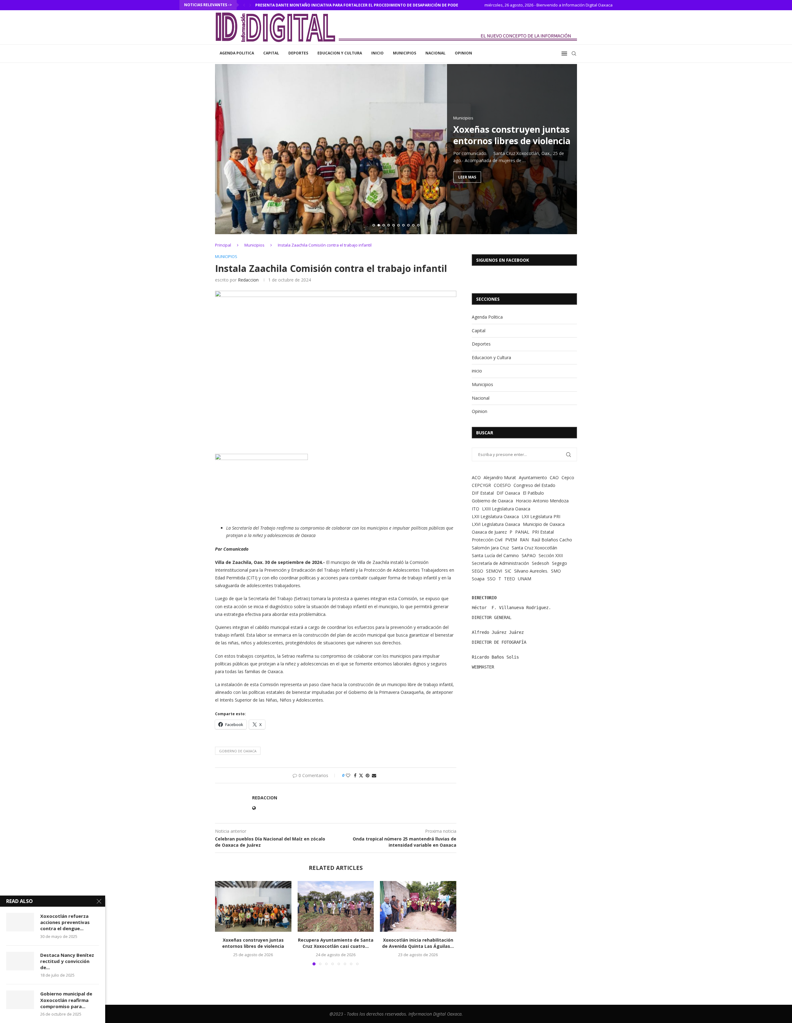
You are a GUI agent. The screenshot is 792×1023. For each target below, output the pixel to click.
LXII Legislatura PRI (541, 516)
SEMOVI (494, 571)
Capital (271, 53)
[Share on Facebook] (355, 775)
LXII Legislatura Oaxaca (495, 516)
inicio (377, 53)
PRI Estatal (543, 532)
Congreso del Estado (534, 485)
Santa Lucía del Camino (495, 555)
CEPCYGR (481, 485)
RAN (524, 540)
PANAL (522, 532)
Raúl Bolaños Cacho (552, 540)
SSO (491, 579)
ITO (475, 509)
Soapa (478, 579)
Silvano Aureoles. (531, 571)
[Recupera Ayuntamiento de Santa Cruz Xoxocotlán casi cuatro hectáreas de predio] (336, 906)
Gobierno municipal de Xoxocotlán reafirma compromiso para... (66, 1000)
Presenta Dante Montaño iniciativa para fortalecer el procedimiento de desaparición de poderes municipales (373, 5)
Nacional (435, 53)
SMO (556, 571)
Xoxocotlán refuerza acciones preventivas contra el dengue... (65, 922)
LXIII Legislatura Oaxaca (506, 509)
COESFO (502, 485)
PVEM (511, 540)
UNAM (524, 579)
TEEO (509, 579)
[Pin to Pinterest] (367, 775)
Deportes (298, 53)
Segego (559, 563)
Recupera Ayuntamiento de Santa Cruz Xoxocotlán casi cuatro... (335, 943)
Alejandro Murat (500, 477)
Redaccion (248, 280)
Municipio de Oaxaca (544, 524)
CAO (554, 477)
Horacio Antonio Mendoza (542, 501)
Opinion (463, 53)
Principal (223, 245)
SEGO (477, 571)
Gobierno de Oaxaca (237, 751)
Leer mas (467, 176)
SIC (508, 571)
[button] (244, 5)
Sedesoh (540, 563)
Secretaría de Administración (500, 563)
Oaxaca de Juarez (489, 532)
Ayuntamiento (533, 477)
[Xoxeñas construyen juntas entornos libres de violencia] (253, 906)
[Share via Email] (374, 775)
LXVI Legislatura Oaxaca (496, 524)
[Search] (574, 53)
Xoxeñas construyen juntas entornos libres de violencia (511, 135)
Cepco (568, 477)
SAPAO (529, 555)
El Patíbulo (533, 493)
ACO (476, 477)
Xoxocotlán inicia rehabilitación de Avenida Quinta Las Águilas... (418, 943)
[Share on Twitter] (361, 775)
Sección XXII (551, 555)
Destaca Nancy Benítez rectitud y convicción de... (67, 961)
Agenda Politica (237, 53)
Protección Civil (487, 540)
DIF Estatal (483, 493)
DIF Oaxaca (508, 493)
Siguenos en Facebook (502, 260)
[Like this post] (348, 775)
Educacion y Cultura (339, 53)
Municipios (404, 53)
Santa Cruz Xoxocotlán (534, 548)
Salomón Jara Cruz (490, 548)
